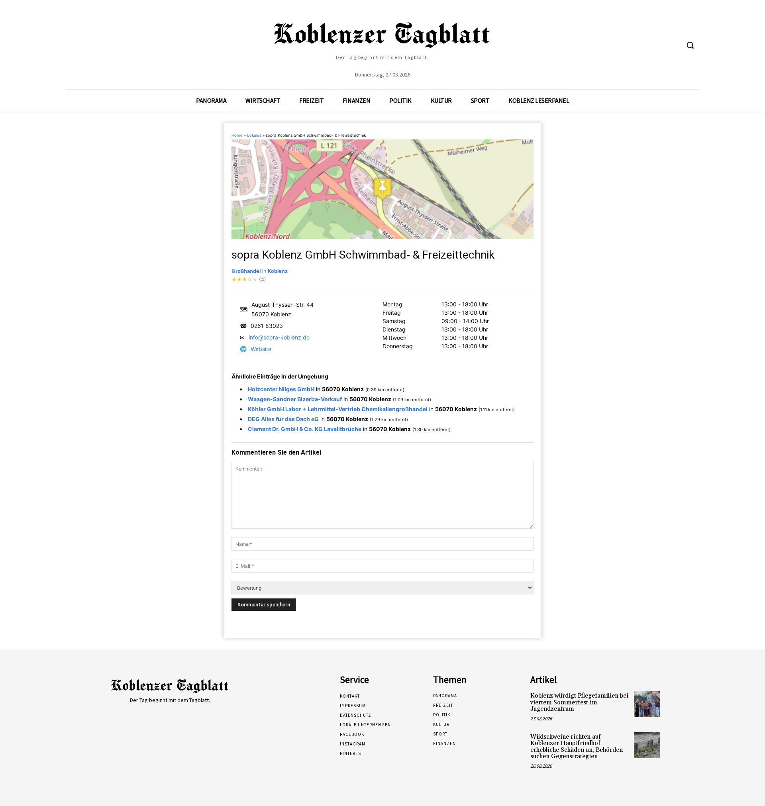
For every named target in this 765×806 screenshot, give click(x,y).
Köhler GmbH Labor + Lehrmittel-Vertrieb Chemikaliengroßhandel (338, 409)
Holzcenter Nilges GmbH (281, 389)
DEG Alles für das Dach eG (283, 419)
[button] (690, 45)
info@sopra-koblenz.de (279, 337)
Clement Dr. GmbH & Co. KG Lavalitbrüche (304, 429)
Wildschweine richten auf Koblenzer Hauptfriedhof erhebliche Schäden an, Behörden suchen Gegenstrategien (576, 747)
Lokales (254, 135)
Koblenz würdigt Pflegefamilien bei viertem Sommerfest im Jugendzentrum (579, 702)
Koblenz (278, 271)
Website (261, 348)
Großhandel (246, 271)
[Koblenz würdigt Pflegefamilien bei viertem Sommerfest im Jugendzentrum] (647, 704)
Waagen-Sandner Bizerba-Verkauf (295, 399)
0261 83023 (267, 325)
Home (237, 135)
